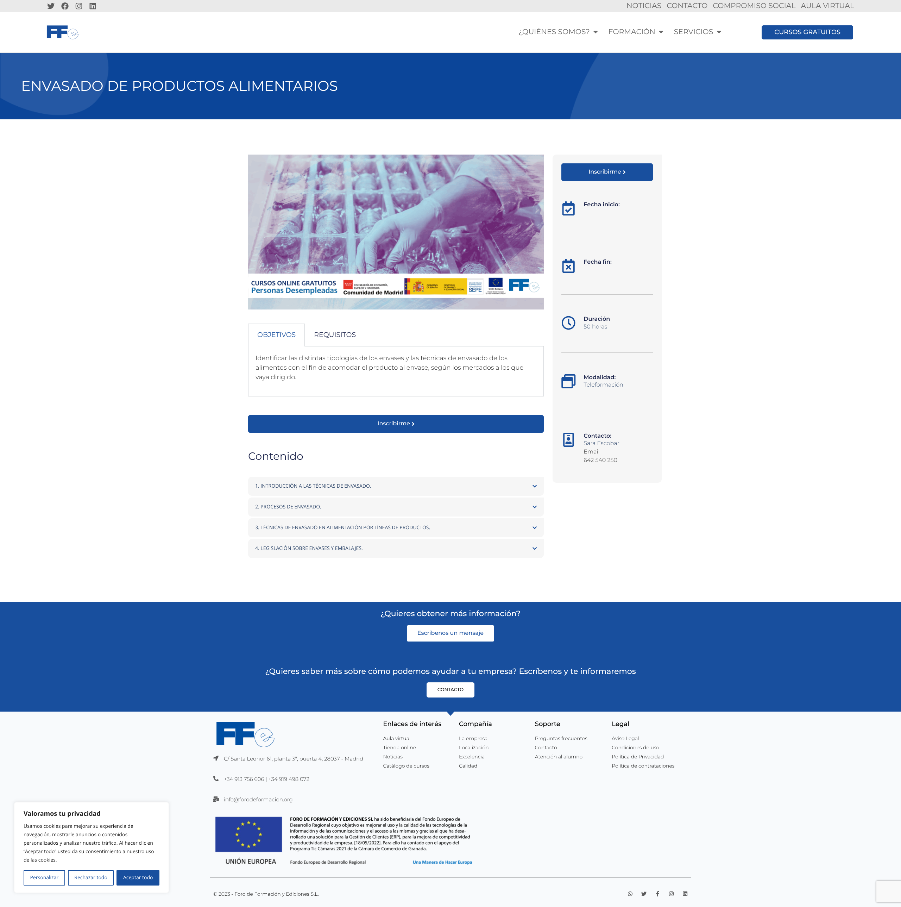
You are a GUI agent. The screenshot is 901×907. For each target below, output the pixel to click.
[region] (91, 847)
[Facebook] (65, 6)
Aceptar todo (138, 877)
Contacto (687, 5)
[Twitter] (51, 6)
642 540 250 (600, 460)
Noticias (644, 5)
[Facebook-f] (657, 893)
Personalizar (44, 877)
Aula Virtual (827, 5)
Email (591, 452)
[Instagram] (79, 6)
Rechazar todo (90, 877)
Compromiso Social (754, 5)
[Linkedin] (93, 6)
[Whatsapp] (630, 893)
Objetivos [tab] (276, 335)
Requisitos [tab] (335, 335)
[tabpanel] (396, 371)
